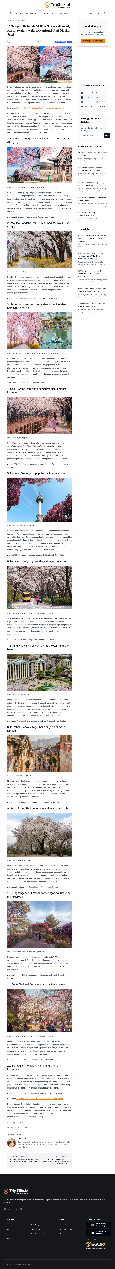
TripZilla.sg (35, 1225)
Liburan (43, 13)
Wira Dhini (22, 1139)
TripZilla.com (8, 1225)
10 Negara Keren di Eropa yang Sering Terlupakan (91, 184)
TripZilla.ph (7, 1238)
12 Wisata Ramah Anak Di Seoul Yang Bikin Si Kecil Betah (39, 1099)
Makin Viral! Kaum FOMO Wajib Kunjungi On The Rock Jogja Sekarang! (92, 238)
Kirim (107, 135)
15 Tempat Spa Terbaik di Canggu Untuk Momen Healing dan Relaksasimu (92, 274)
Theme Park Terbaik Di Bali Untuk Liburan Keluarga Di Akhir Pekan (92, 290)
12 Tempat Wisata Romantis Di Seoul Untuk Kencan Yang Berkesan (43, 108)
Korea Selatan (20, 20)
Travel (9, 20)
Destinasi (30, 13)
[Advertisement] (93, 64)
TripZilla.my (8, 1234)
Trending (19, 13)
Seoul (70, 42)
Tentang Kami (91, 13)
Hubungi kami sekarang (92, 41)
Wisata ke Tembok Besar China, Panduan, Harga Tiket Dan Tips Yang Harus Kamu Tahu (91, 256)
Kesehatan (76, 13)
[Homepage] (11, 13)
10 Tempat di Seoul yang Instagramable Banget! (88, 214)
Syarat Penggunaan (65, 1229)
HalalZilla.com (36, 1229)
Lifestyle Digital (58, 13)
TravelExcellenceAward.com (41, 1234)
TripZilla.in (7, 1229)
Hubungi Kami (63, 1225)
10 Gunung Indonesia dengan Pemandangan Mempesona (90, 169)
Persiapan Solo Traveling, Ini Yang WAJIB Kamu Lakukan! (92, 305)
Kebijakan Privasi (64, 1234)
